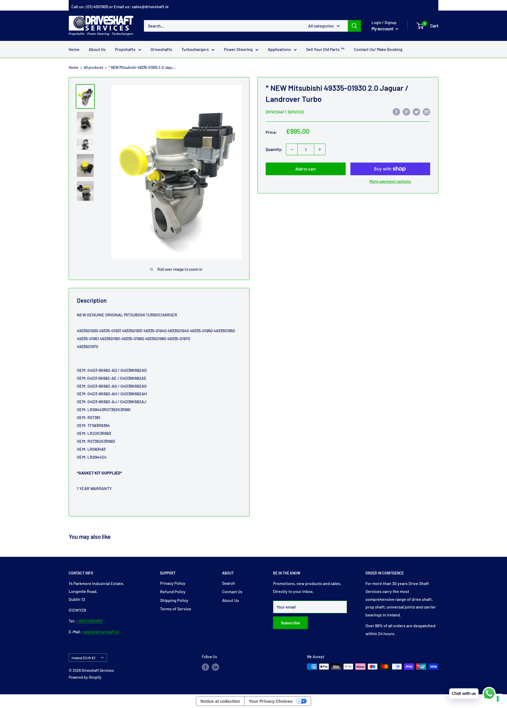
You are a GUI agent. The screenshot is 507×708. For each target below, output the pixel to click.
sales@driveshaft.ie (150, 6)
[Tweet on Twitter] (416, 111)
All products (93, 67)
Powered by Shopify (85, 677)
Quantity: (274, 149)
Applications (279, 49)
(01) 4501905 (97, 6)
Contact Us (232, 591)
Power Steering (238, 49)
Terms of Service (175, 608)
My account (383, 28)
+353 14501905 (89, 620)
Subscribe (290, 622)
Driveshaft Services (285, 112)
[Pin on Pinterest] (406, 111)
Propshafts (125, 49)
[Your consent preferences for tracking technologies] (498, 699)
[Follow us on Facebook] (205, 667)
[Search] (354, 25)
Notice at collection (220, 701)
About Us (97, 49)
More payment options (390, 181)
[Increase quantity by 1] (319, 149)
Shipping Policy (174, 600)
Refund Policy (173, 591)
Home (74, 49)
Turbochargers (195, 49)
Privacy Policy (172, 583)
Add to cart (305, 168)
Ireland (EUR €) (83, 657)
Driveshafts (161, 49)
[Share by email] (426, 111)
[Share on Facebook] (396, 111)
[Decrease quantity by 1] (291, 149)
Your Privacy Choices (271, 701)
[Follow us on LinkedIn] (215, 667)
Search (228, 583)
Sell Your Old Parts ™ (325, 49)
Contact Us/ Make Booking (378, 49)
